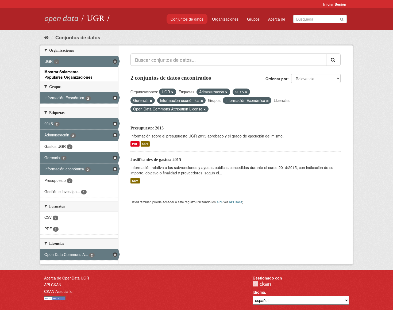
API (219, 202)
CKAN (262, 284)
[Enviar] (342, 18)
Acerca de (276, 19)
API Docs (235, 202)
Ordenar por (276, 78)
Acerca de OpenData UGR (66, 278)
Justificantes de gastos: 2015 (155, 159)
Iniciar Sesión (334, 4)
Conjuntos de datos (187, 19)
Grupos (253, 19)
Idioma (259, 292)
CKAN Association (59, 291)
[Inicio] (46, 37)
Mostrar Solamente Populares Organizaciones (68, 74)
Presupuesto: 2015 (147, 128)
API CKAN (52, 284)
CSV (145, 144)
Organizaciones (225, 19)
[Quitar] (172, 92)
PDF (135, 144)
